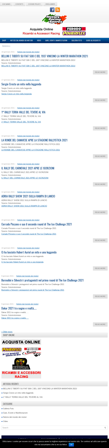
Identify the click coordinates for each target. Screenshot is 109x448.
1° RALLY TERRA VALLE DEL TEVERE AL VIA (23, 112)
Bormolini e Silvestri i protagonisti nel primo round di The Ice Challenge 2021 (42, 280)
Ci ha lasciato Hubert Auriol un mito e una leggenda (28, 252)
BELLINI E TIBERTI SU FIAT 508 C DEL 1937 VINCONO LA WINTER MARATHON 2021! (44, 56)
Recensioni (6, 46)
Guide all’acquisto (93, 40)
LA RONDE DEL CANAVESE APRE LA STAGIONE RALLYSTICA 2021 (34, 140)
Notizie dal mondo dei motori (21, 40)
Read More (100, 72)
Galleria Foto (77, 40)
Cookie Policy (34, 4)
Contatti (19, 4)
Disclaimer (50, 4)
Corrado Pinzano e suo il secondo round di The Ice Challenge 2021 (36, 224)
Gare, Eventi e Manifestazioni (56, 40)
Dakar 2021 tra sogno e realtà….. (19, 308)
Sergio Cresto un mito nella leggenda (21, 84)
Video (39, 40)
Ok (71, 445)
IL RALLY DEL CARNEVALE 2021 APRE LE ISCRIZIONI (27, 168)
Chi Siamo (6, 4)
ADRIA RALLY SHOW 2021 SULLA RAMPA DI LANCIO (28, 196)
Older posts (6, 332)
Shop (4, 40)
